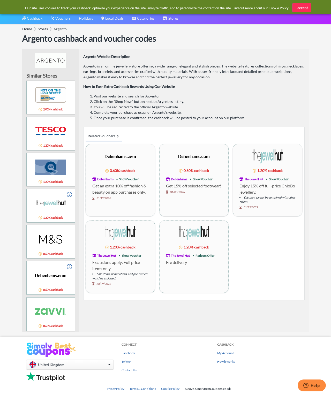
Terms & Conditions (143, 389)
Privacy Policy (115, 389)
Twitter (126, 361)
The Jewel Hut (253, 179)
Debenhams (105, 179)
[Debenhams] (120, 156)
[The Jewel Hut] (267, 156)
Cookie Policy (170, 389)
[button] (70, 365)
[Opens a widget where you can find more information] (311, 385)
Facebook (128, 353)
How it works (226, 361)
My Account (225, 353)
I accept (302, 7)
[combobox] (143, 20)
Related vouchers (103, 136)
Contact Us (129, 370)
